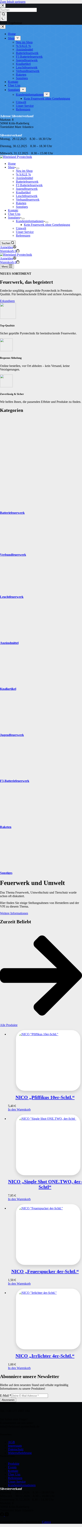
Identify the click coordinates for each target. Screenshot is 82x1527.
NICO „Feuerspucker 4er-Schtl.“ (45, 1271)
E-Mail (5, 1395)
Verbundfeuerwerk (27, 199)
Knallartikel (23, 192)
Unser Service (25, 232)
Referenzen (23, 235)
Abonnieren (8, 1399)
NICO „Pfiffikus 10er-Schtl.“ (45, 1097)
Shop (11, 167)
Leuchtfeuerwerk (11, 597)
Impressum (15, 1445)
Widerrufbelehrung (20, 1453)
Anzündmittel (24, 178)
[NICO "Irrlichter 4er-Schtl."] (45, 1319)
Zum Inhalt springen (12, 1)
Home (12, 163)
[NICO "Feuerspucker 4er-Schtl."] (45, 1234)
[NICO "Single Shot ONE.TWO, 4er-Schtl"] (45, 1145)
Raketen (21, 203)
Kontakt (13, 210)
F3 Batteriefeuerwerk (29, 185)
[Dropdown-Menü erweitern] (17, 168)
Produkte (13, 1463)
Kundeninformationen (30, 221)
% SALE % (23, 174)
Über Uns (14, 214)
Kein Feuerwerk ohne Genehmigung (47, 224)
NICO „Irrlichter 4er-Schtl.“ (45, 1356)
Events (12, 1467)
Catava (46, 1522)
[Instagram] (7, 1515)
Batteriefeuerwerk (27, 181)
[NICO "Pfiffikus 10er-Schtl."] (45, 1060)
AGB (11, 1442)
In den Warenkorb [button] (19, 1109)
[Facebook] (2, 1515)
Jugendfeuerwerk (12, 735)
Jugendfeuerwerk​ (27, 188)
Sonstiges (22, 206)
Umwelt (21, 228)
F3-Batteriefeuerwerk (14, 781)
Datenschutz (15, 1449)
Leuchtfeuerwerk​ (26, 196)
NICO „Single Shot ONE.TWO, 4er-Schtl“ (45, 1184)
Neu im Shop (24, 170)
